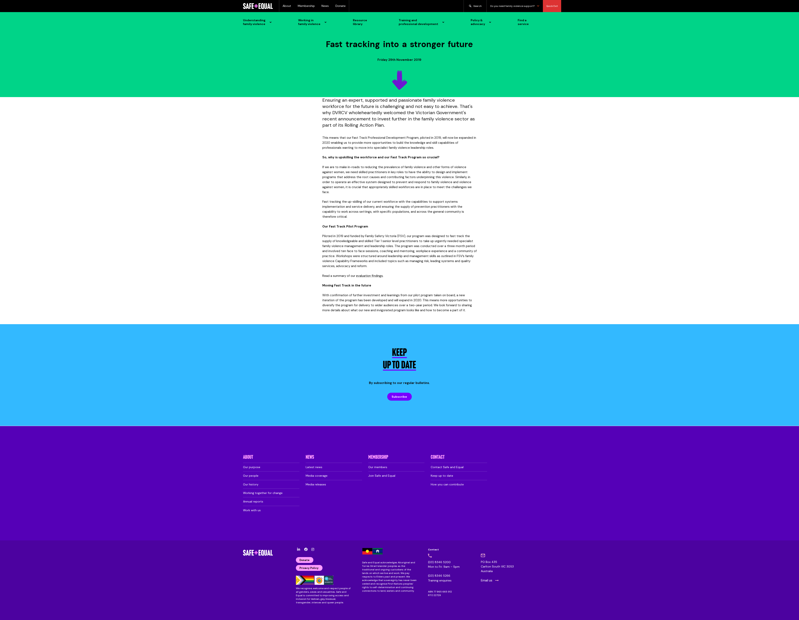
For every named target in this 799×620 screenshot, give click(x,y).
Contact (438, 457)
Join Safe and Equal (381, 476)
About (287, 6)
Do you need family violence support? (512, 6)
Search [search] (477, 6)
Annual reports (253, 501)
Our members (377, 467)
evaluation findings (369, 276)
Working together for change (263, 493)
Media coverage (317, 476)
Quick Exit (552, 6)
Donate (340, 6)
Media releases (316, 484)
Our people (250, 476)
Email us (486, 580)
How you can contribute (447, 484)
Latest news (314, 467)
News (325, 6)
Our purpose (251, 467)
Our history (250, 484)
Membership (306, 6)
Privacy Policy (309, 568)
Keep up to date (442, 476)
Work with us (252, 510)
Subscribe (399, 397)
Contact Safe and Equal (447, 467)
